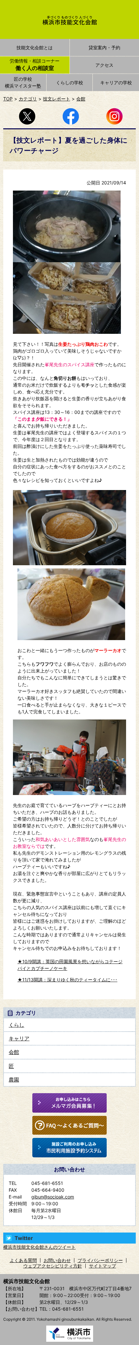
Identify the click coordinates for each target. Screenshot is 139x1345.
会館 (80, 98)
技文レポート (56, 98)
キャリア (19, 1038)
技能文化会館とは (34, 47)
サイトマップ (102, 1266)
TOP (8, 98)
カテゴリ (28, 98)
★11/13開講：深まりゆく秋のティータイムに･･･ (67, 979)
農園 (14, 1079)
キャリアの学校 (116, 82)
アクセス (104, 65)
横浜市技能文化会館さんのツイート (39, 1247)
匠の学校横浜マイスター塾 (23, 82)
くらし (16, 1025)
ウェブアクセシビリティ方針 (52, 1266)
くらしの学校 (69, 82)
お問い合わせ (57, 1260)
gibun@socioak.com (52, 1196)
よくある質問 (23, 1260)
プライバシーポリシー (100, 1260)
